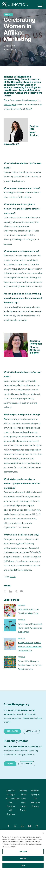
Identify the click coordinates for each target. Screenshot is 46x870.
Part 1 (22, 109)
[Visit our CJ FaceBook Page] (8, 826)
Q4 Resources (35, 800)
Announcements (11, 798)
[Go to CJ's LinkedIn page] (22, 826)
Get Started (12, 731)
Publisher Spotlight (35, 792)
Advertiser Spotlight (10, 792)
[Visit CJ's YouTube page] (30, 826)
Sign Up (10, 764)
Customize (23, 851)
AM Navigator (10, 104)
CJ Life (12, 577)
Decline (23, 858)
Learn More (31, 731)
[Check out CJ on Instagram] (37, 826)
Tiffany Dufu (35, 552)
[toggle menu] (40, 5)
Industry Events (23, 808)
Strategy (35, 806)
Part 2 (29, 109)
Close (23, 865)
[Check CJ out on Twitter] (14, 826)
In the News (23, 800)
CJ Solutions (11, 812)
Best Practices (11, 804)
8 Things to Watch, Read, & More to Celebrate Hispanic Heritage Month (30, 646)
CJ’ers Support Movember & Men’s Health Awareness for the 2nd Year (30, 628)
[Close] (43, 833)
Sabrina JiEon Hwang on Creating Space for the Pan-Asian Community (30, 665)
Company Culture (23, 792)
